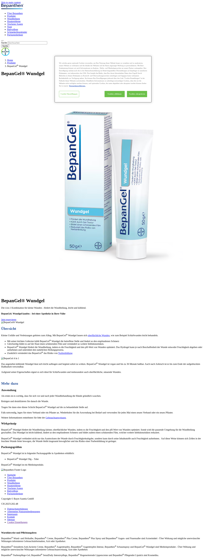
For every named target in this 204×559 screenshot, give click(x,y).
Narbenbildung (65, 353)
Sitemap (11, 519)
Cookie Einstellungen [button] (17, 522)
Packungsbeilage (15, 35)
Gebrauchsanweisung (56, 417)
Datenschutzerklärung (17, 509)
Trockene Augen (15, 24)
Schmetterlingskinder (17, 32)
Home (10, 60)
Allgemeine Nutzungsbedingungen (23, 511)
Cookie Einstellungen (69, 94)
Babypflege (12, 29)
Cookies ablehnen (115, 94)
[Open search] (2, 40)
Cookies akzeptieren (137, 94)
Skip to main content (11, 2)
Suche (4, 42)
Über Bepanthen (15, 13)
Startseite (11, 475)
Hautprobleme (14, 21)
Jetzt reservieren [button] (8, 319)
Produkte (11, 16)
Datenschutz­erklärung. (77, 86)
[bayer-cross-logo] (5, 55)
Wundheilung (13, 18)
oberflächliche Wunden (99, 335)
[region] (103, 79)
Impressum (12, 514)
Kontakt (11, 517)
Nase (9, 26)
